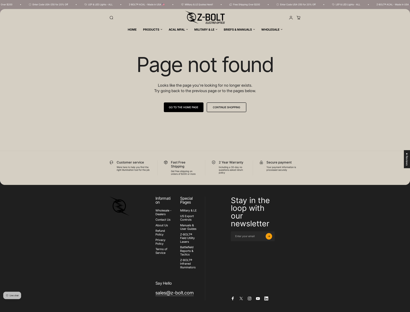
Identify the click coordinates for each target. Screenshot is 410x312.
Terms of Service (161, 250)
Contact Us (162, 219)
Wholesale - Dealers (163, 212)
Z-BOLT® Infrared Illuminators (188, 263)
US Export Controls (187, 217)
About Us (161, 225)
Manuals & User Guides (188, 227)
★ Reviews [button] (407, 159)
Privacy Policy (160, 241)
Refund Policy (160, 232)
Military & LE (188, 210)
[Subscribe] (269, 236)
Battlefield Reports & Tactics (186, 250)
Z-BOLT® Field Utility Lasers (187, 238)
